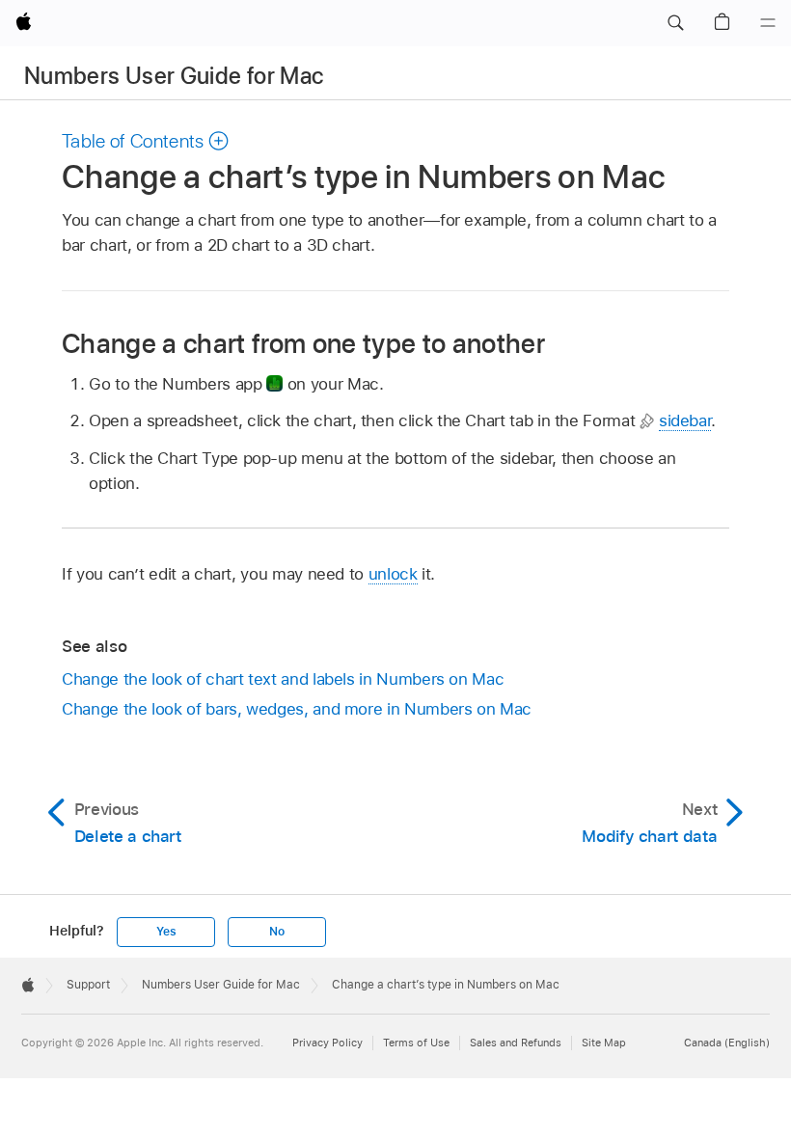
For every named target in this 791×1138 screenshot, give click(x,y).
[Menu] (768, 23)
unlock (393, 573)
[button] (675, 23)
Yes (166, 931)
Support (88, 984)
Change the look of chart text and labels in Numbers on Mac (283, 679)
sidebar (685, 420)
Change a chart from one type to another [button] (303, 343)
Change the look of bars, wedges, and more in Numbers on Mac (297, 708)
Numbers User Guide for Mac (173, 76)
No (277, 931)
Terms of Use (416, 1042)
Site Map (604, 1042)
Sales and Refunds (515, 1042)
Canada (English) (727, 1042)
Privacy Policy (327, 1042)
